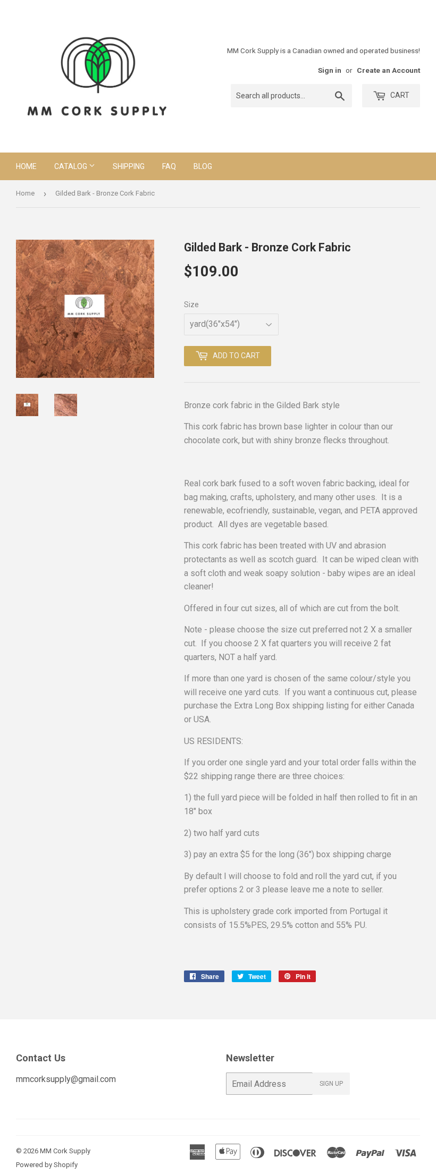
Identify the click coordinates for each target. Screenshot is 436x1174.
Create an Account (388, 70)
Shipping (129, 166)
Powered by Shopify (47, 1165)
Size (191, 304)
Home (26, 166)
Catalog (71, 166)
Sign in (329, 70)
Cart (399, 95)
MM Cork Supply (65, 1151)
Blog (203, 166)
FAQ (169, 166)
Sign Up (331, 1083)
